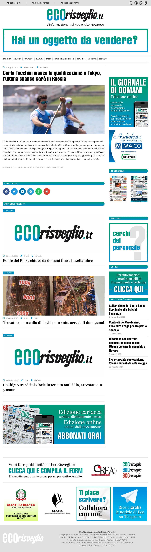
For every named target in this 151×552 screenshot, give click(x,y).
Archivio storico (41, 3)
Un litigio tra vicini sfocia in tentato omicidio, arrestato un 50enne (52, 387)
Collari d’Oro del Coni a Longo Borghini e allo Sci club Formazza (127, 310)
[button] (6, 191)
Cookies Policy (100, 545)
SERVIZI (80, 59)
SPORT (48, 59)
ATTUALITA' (8, 211)
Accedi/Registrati (70, 3)
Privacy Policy (86, 545)
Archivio (92, 59)
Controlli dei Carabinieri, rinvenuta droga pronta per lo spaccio (128, 326)
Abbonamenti (14, 3)
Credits (112, 545)
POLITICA (17, 59)
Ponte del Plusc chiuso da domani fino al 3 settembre (48, 260)
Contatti (103, 59)
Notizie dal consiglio (64, 59)
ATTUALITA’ (28, 59)
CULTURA (39, 59)
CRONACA (7, 59)
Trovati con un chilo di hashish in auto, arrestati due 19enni (53, 322)
